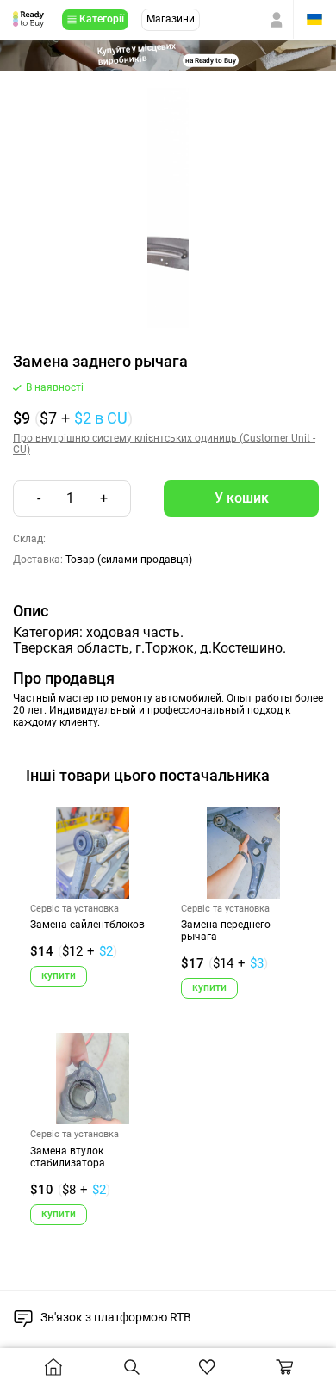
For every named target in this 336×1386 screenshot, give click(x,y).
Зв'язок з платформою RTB (115, 1317)
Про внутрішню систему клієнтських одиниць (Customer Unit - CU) (164, 444)
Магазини (170, 19)
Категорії (101, 19)
